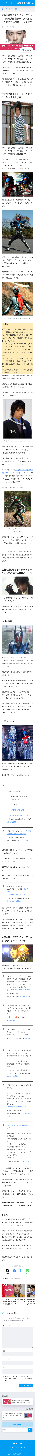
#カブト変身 (27, 831)
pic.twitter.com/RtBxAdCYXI (16, 1107)
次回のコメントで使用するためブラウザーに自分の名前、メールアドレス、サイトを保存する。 (18, 1378)
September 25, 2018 (14, 901)
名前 (4, 1351)
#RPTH (14, 810)
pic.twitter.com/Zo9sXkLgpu (16, 834)
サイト (4, 1368)
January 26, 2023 (25, 996)
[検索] (30, 1430)
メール (5, 1359)
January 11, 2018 (12, 1076)
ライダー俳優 (15, 1278)
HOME (18, 1443)
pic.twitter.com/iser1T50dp (19, 815)
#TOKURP (20, 810)
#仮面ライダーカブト (14, 1125)
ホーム (12, 1447)
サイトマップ (20, 1447)
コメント (6, 1326)
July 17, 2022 (11, 822)
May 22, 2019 (26, 1161)
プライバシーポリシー (17, 1450)
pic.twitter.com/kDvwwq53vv (20, 990)
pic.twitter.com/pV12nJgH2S (16, 894)
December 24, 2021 (13, 1020)
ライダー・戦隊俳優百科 (17, 3)
